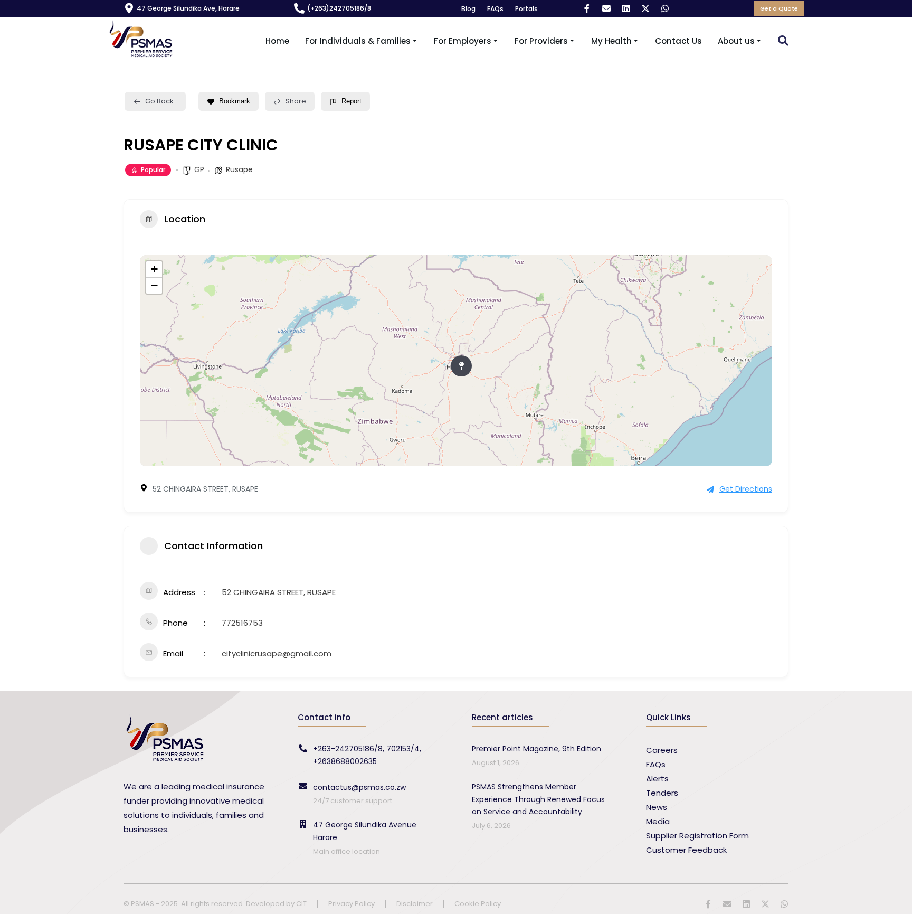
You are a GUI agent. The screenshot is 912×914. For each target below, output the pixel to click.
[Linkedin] (626, 8)
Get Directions (745, 489)
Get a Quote (779, 8)
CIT (301, 904)
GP (199, 169)
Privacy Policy (351, 904)
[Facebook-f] (586, 8)
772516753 (242, 622)
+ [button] (154, 269)
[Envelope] (606, 8)
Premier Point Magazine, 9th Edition (536, 748)
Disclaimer (414, 904)
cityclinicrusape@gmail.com (276, 653)
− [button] (154, 285)
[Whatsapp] (665, 8)
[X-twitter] (645, 8)
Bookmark (234, 101)
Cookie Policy (477, 904)
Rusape (239, 169)
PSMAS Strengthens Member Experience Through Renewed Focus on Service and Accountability (538, 799)
